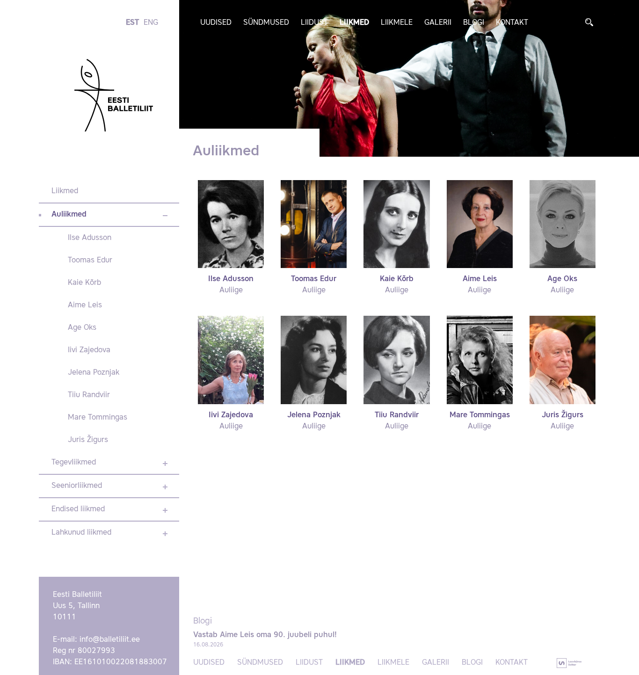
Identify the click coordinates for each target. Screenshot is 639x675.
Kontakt (512, 23)
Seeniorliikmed (76, 486)
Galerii (437, 23)
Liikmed (354, 23)
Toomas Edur (90, 260)
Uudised (216, 23)
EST (132, 23)
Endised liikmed (78, 509)
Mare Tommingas (97, 417)
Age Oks (82, 328)
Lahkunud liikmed (81, 533)
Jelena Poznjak (93, 373)
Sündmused (266, 23)
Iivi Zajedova (89, 350)
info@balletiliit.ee (110, 640)
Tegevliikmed (73, 462)
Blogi (473, 23)
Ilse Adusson (89, 238)
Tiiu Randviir (89, 395)
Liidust (314, 23)
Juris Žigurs (88, 440)
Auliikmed (69, 214)
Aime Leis (85, 305)
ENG (151, 23)
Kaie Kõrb (84, 283)
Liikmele (397, 23)
